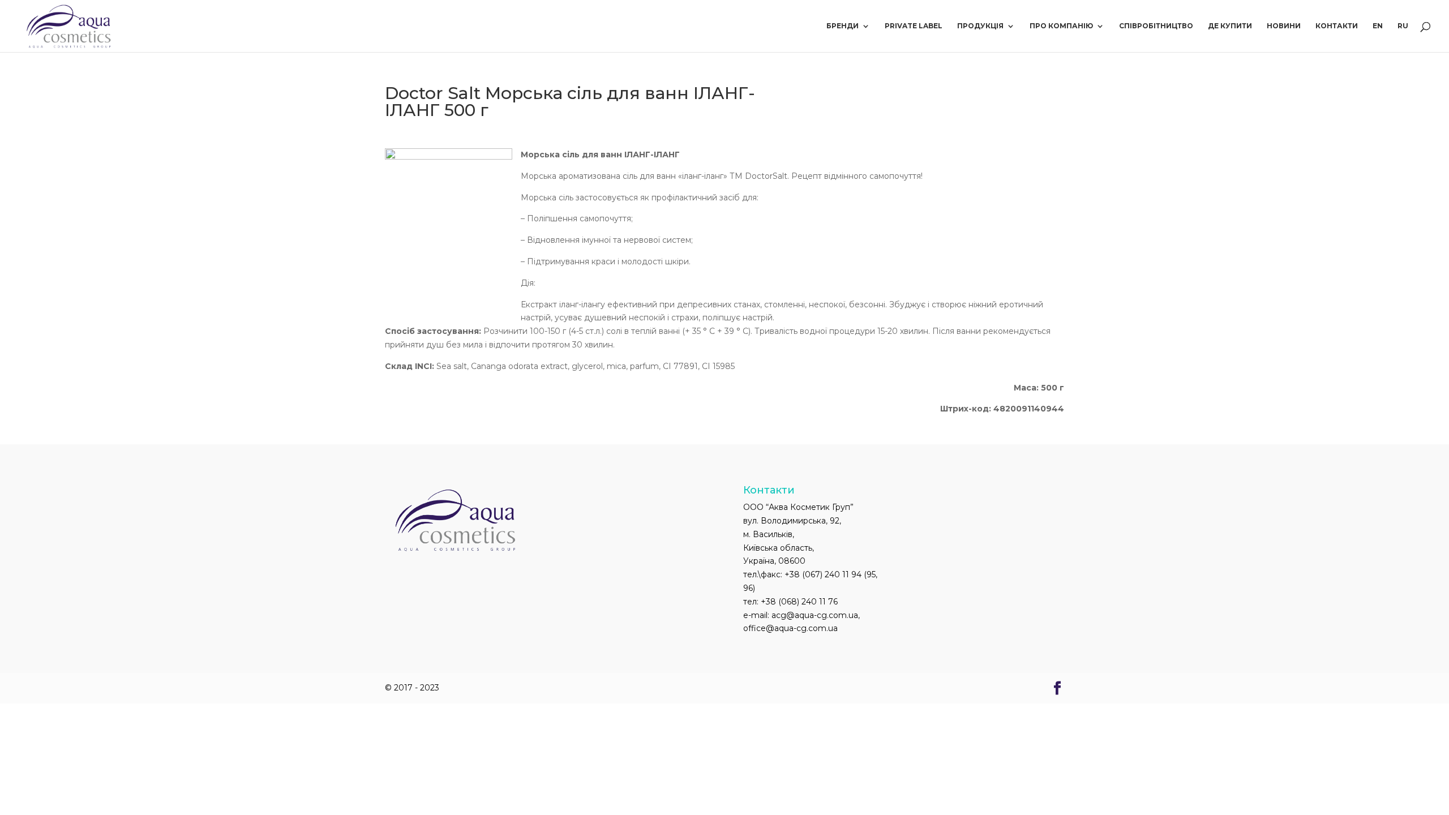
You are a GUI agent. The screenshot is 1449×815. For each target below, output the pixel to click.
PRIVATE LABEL (913, 26)
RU (1402, 26)
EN (1378, 26)
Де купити (1230, 26)
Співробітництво (1156, 26)
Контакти (1336, 26)
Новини (1284, 26)
